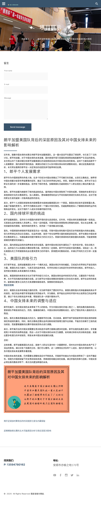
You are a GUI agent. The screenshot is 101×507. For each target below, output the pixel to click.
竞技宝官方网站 (37, 494)
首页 (11, 39)
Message (7, 98)
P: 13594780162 (14, 464)
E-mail (6, 84)
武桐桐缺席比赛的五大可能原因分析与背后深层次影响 (27, 430)
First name (8, 71)
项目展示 (25, 39)
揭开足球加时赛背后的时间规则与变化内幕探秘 (24, 421)
